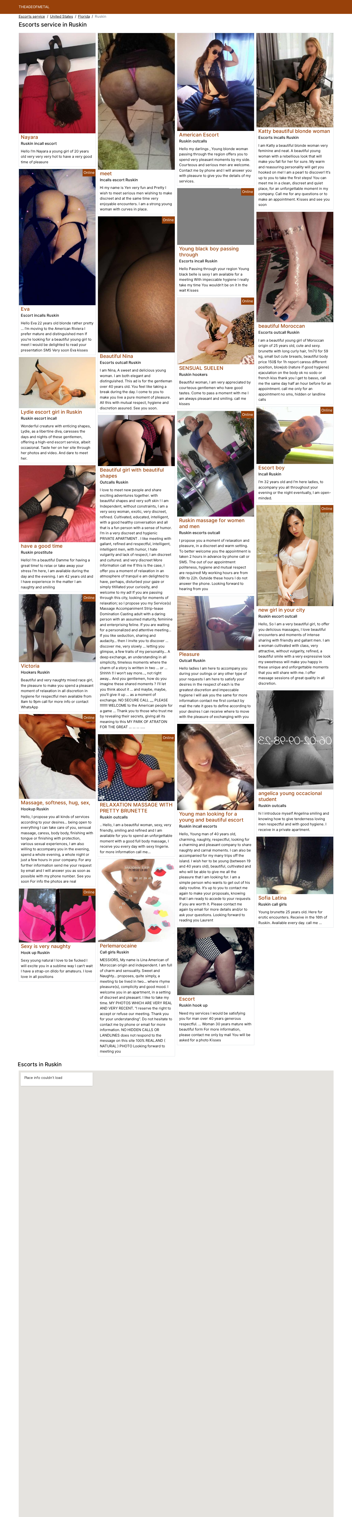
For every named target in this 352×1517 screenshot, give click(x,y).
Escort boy (271, 468)
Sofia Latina (272, 898)
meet (106, 173)
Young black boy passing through (209, 252)
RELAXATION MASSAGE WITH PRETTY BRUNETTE (136, 808)
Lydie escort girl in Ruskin (51, 412)
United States (61, 16)
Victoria (30, 666)
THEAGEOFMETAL (34, 7)
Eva (25, 309)
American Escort (199, 135)
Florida (84, 16)
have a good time (41, 546)
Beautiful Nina (116, 356)
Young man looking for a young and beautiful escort (211, 817)
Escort (187, 999)
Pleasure (189, 654)
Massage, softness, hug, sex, (55, 803)
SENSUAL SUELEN (201, 368)
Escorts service (32, 16)
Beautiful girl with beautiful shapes (132, 473)
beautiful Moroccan (281, 326)
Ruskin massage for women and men (211, 523)
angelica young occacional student (290, 796)
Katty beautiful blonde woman (294, 131)
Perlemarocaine (118, 946)
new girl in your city (281, 610)
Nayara (29, 137)
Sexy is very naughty (46, 946)
